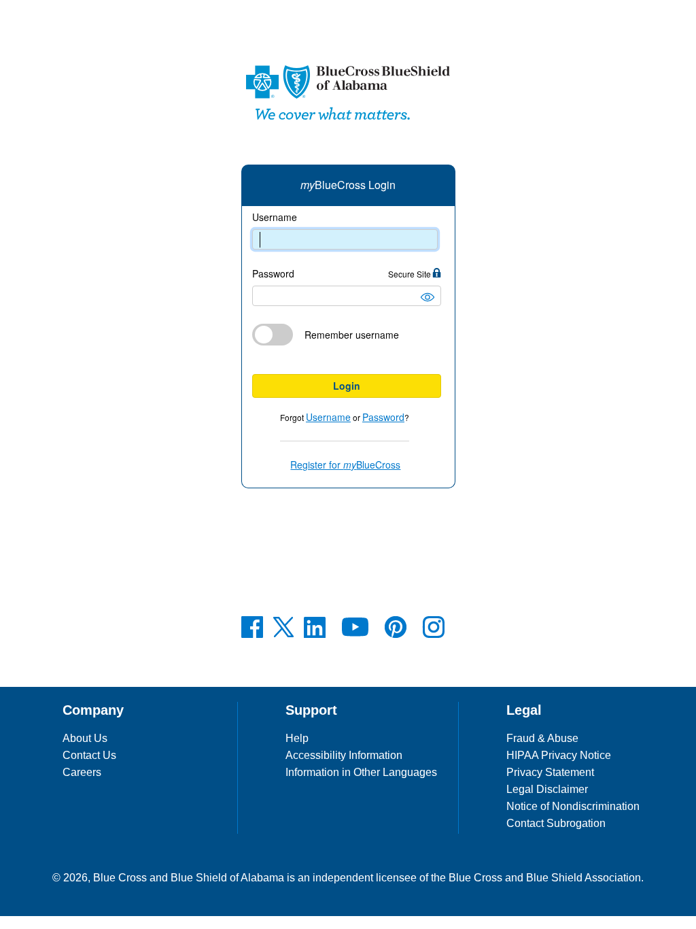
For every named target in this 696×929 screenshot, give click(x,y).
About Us (85, 738)
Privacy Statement (550, 772)
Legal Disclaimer (547, 789)
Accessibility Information (343, 755)
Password (342, 273)
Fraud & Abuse (542, 738)
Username (274, 217)
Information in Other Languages (361, 772)
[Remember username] (346, 362)
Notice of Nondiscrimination (573, 806)
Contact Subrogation (556, 823)
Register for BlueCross (345, 464)
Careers (82, 772)
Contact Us (89, 755)
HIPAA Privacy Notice (558, 755)
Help (297, 738)
